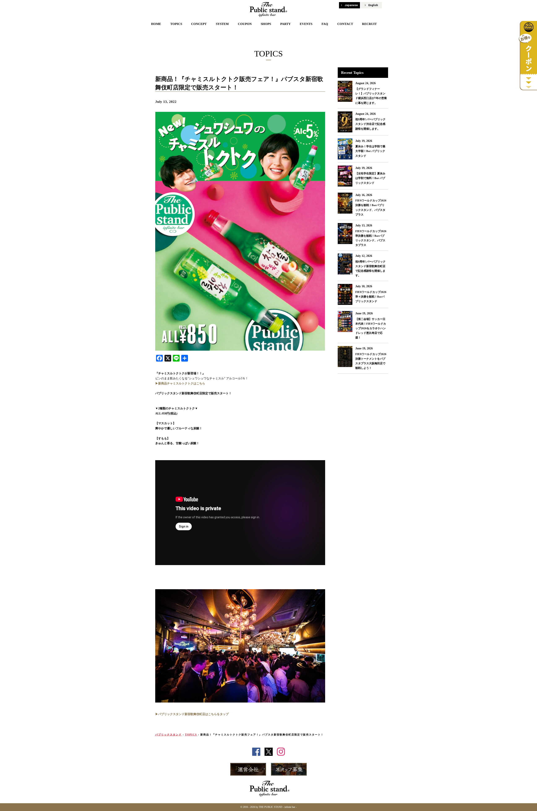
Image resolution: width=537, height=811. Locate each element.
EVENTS (306, 24)
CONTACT (345, 24)
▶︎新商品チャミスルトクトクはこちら (180, 383)
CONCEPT (199, 24)
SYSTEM (222, 24)
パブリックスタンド (168, 734)
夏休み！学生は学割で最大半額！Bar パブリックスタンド (370, 151)
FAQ (325, 24)
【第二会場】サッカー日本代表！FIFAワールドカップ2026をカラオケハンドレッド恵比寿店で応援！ (370, 328)
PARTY (285, 24)
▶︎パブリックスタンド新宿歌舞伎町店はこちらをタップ (192, 714)
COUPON (245, 24)
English (373, 5)
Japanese (351, 5)
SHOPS (266, 24)
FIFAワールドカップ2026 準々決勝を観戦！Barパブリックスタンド (370, 296)
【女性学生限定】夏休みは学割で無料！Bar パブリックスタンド (370, 178)
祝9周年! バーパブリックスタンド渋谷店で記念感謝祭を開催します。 (370, 124)
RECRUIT (369, 24)
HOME (156, 24)
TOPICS (176, 24)
